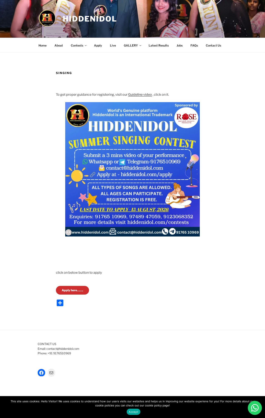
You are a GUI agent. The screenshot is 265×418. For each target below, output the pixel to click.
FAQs (194, 45)
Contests (77, 45)
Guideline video (140, 95)
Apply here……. (72, 290)
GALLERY (131, 45)
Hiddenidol (90, 18)
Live (113, 45)
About (58, 45)
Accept (133, 411)
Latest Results (159, 45)
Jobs (180, 45)
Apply (98, 45)
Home (43, 45)
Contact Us (213, 45)
